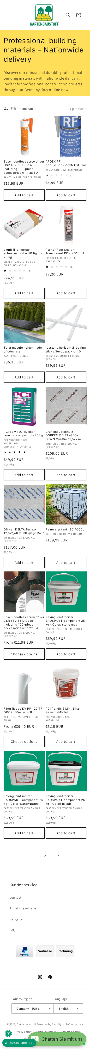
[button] (9, 15)
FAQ (13, 930)
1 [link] (32, 856)
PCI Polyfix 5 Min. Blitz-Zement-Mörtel (63, 710)
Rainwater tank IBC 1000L (65, 529)
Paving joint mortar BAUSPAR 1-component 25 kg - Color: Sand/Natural (23, 799)
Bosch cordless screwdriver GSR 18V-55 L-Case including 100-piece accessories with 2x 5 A (24, 167)
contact (15, 897)
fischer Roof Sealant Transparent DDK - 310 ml (65, 251)
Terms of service (46, 1031)
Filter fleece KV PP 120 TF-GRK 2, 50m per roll (24, 710)
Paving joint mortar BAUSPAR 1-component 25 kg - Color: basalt (65, 799)
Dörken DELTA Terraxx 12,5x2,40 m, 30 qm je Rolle (24, 531)
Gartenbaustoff (26, 1024)
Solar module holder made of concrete (23, 349)
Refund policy (74, 1024)
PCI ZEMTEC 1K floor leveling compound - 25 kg (23, 433)
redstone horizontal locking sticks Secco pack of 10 (66, 349)
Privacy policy (23, 1031)
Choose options (24, 654)
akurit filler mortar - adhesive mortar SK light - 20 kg (23, 253)
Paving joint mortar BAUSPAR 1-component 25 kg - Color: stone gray (65, 620)
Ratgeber (17, 919)
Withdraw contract (19, 1042)
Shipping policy (71, 1031)
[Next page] (58, 855)
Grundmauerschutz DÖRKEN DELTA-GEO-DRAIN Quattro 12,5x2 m (63, 435)
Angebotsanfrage (23, 908)
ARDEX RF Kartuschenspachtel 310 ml (66, 163)
